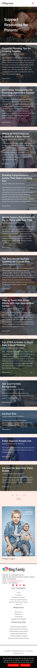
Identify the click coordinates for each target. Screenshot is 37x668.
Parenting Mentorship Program (18, 602)
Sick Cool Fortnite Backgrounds (11, 385)
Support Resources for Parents (13, 54)
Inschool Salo (9, 413)
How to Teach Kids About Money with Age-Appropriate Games (18, 303)
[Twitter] (17, 585)
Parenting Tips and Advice (18, 626)
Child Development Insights (18, 636)
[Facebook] (13, 585)
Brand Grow (18, 612)
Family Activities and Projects (18, 629)
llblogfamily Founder (18, 597)
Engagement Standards (18, 619)
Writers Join (18, 614)
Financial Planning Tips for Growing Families (16, 50)
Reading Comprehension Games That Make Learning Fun (17, 178)
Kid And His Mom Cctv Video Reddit (17, 469)
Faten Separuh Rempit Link (16, 440)
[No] (35, 662)
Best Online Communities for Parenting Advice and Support (18, 91)
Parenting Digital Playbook (18, 599)
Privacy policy (25, 665)
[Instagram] (20, 585)
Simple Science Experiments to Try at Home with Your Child (18, 218)
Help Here (18, 604)
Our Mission (18, 595)
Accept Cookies (13, 665)
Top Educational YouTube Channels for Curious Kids (16, 260)
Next (19, 499)
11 (24, 495)
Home (18, 592)
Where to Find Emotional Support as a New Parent (16, 135)
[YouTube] (24, 585)
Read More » (6, 79)
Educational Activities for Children (18, 638)
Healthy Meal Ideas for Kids (18, 633)
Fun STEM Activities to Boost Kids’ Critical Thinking (17, 343)
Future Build (18, 616)
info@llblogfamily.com (15, 581)
